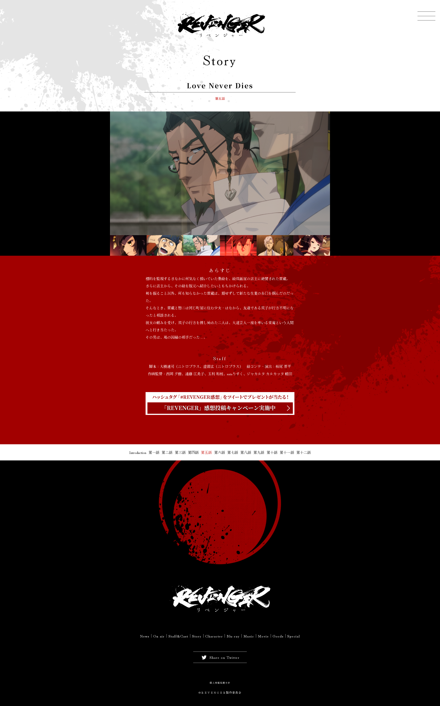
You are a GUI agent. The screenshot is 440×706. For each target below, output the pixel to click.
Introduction (137, 452)
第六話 (219, 452)
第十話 (272, 452)
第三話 (180, 452)
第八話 (245, 452)
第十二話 (303, 452)
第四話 (193, 452)
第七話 (232, 452)
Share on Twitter (225, 657)
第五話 (206, 452)
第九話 (258, 452)
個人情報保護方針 (220, 682)
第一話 (153, 452)
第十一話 (287, 452)
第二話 (167, 452)
